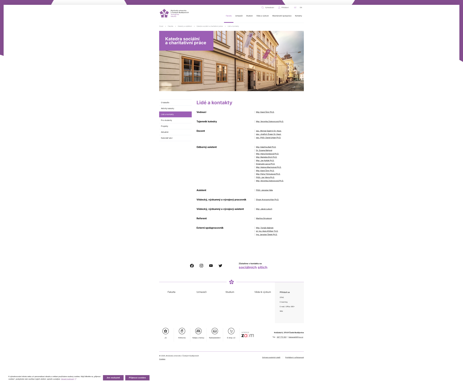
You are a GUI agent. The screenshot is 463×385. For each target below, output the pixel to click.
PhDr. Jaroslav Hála (264, 190)
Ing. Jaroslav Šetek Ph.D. (266, 234)
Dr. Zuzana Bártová (264, 150)
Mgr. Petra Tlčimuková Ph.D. (268, 174)
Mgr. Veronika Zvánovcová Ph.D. (270, 121)
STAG (282, 297)
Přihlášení (285, 7)
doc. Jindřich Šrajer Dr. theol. (268, 134)
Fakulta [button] (229, 16)
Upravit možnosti (67, 379)
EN (301, 7)
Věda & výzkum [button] (262, 292)
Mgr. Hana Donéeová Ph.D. (267, 154)
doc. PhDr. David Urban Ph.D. (268, 137)
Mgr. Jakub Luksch (264, 209)
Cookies (162, 359)
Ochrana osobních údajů (271, 357)
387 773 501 (282, 337)
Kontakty (298, 16)
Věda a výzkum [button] (262, 16)
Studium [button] (249, 16)
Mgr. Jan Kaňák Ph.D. (265, 160)
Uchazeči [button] (239, 16)
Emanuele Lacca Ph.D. (265, 164)
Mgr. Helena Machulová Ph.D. (268, 167)
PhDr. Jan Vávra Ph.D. (265, 177)
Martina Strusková (264, 218)
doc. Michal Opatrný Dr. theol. (269, 131)
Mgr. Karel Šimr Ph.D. (265, 112)
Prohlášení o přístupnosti (294, 357)
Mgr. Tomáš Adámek (264, 228)
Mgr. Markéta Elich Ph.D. (266, 157)
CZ (295, 7)
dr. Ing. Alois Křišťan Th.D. (267, 231)
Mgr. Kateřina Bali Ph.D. (266, 147)
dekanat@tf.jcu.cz (296, 337)
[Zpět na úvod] (174, 13)
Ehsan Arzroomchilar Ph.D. (267, 199)
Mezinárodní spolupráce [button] (281, 16)
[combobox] (269, 7)
